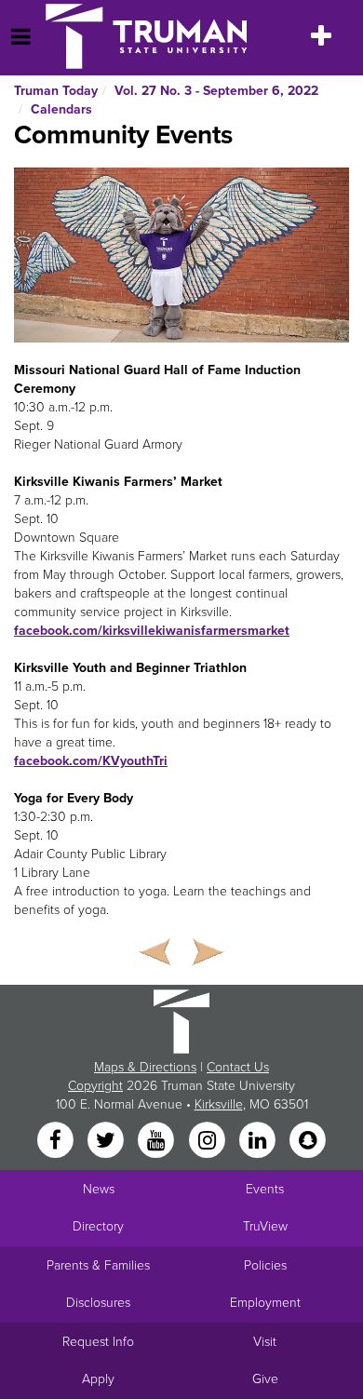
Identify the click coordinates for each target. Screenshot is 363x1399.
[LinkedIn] (259, 1141)
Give (265, 1379)
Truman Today (56, 91)
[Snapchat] (308, 1141)
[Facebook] (57, 1141)
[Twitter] (107, 1141)
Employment (265, 1303)
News (98, 1189)
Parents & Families (98, 1265)
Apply (98, 1379)
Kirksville (219, 1104)
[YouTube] (158, 1141)
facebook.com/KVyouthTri (91, 761)
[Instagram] (208, 1141)
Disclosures (98, 1303)
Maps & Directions (145, 1067)
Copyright (95, 1086)
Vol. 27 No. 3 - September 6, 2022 (216, 91)
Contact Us (238, 1067)
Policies (265, 1265)
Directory (98, 1226)
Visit (264, 1342)
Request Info (98, 1342)
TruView (265, 1226)
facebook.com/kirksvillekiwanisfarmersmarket (151, 631)
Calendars (61, 109)
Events (265, 1189)
